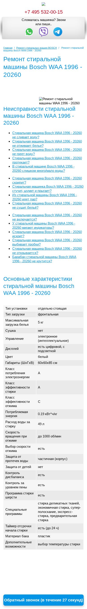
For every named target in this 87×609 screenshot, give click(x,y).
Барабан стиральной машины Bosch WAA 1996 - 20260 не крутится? (44, 259)
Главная (7, 47)
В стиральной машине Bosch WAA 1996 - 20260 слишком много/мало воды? (43, 168)
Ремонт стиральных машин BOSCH (36, 47)
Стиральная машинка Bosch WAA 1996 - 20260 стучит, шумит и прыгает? (47, 189)
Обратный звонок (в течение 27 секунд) (43, 600)
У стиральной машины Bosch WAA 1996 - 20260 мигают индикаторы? (43, 225)
